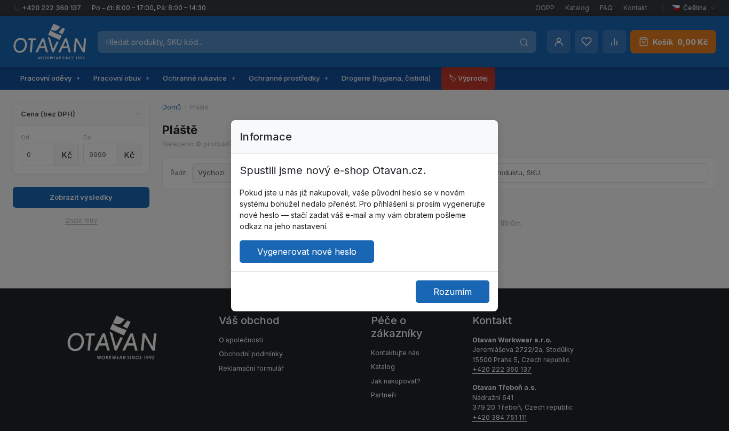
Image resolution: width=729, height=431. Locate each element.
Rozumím (452, 291)
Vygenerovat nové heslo (306, 251)
